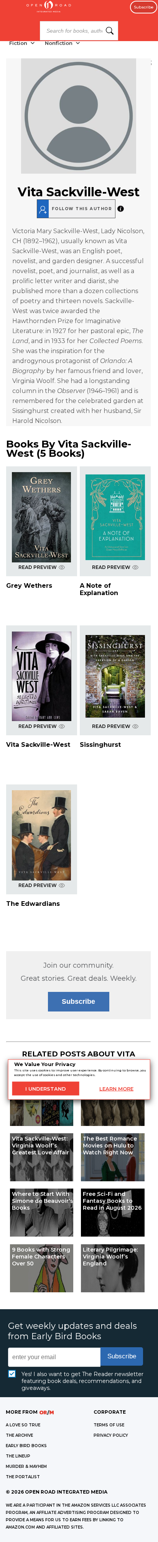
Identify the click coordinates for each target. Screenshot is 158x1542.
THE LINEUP (18, 1456)
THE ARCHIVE (19, 1435)
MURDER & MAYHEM (26, 1466)
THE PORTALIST (23, 1476)
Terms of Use (109, 1425)
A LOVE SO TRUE (23, 1425)
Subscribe (143, 7)
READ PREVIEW (37, 567)
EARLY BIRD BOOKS (26, 1445)
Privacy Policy (111, 1435)
